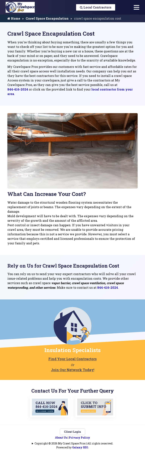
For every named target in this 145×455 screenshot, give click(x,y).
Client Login (72, 432)
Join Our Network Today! (72, 370)
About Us (61, 437)
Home (15, 18)
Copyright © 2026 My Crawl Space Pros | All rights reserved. (74, 443)
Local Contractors (97, 7)
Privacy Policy (79, 437)
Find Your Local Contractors (72, 359)
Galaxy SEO (80, 447)
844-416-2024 (17, 89)
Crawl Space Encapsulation (47, 18)
